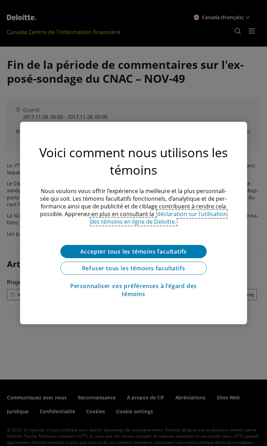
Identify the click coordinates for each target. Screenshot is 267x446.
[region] (133, 223)
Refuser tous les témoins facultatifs (133, 268)
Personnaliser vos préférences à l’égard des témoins (133, 289)
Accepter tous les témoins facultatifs (133, 251)
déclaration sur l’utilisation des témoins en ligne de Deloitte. (158, 217)
